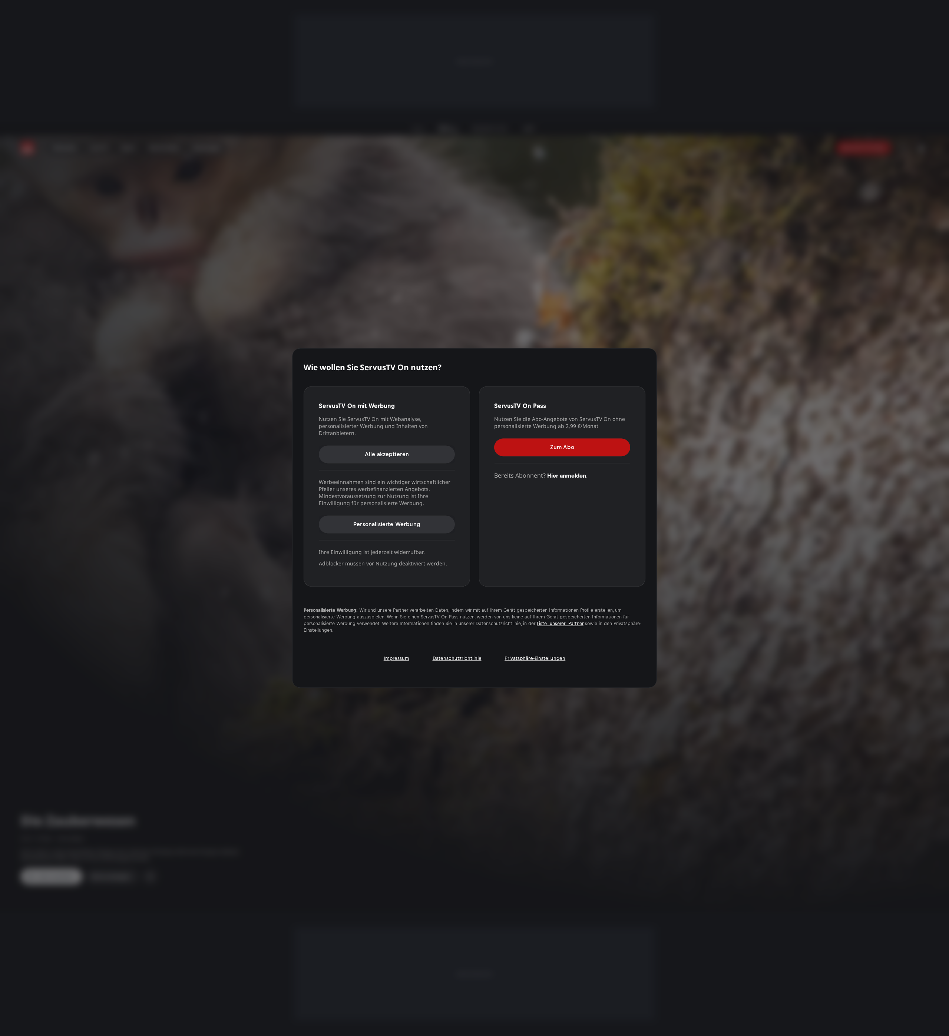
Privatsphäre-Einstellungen (535, 658)
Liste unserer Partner (560, 624)
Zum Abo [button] (562, 447)
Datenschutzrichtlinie (457, 658)
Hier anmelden (566, 475)
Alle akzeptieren (387, 454)
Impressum (396, 658)
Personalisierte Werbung (386, 524)
